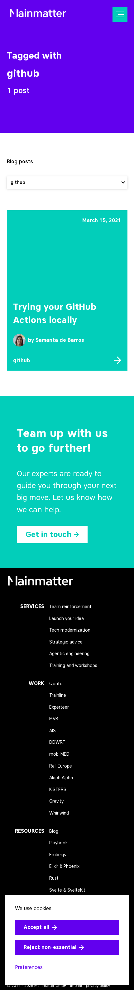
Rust (54, 878)
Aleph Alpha (61, 777)
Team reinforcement (70, 606)
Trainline (57, 695)
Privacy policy (98, 985)
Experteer (59, 707)
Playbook (58, 843)
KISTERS (57, 789)
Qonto (56, 683)
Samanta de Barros (60, 340)
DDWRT (57, 742)
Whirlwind (59, 813)
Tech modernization (69, 630)
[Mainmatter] (40, 583)
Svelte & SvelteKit (67, 890)
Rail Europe (60, 766)
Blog (53, 831)
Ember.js (57, 854)
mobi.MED (59, 754)
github (21, 360)
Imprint (76, 985)
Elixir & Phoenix (64, 866)
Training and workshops (73, 665)
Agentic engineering (69, 653)
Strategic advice (66, 642)
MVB (53, 719)
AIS (52, 730)
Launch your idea (66, 618)
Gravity (56, 801)
